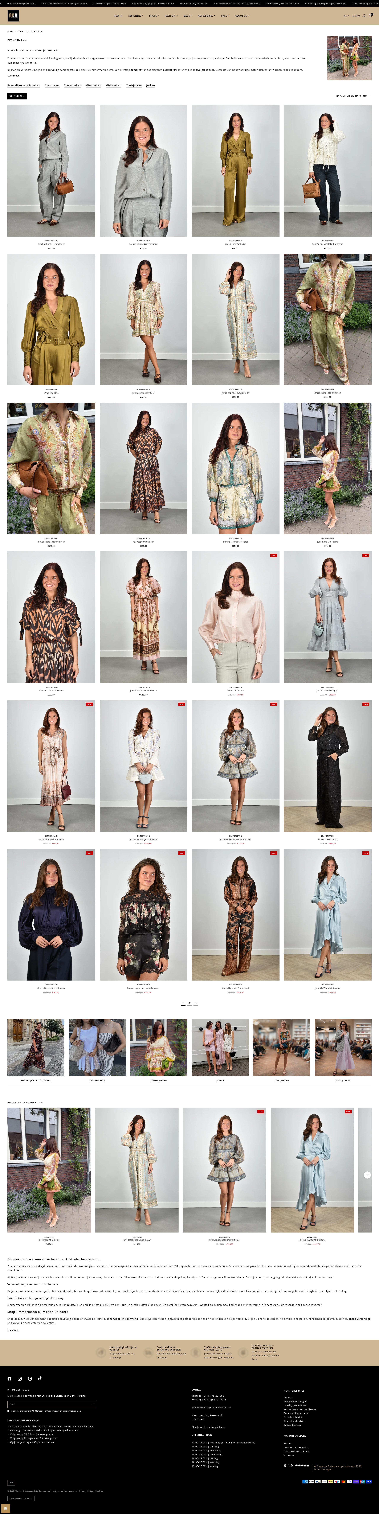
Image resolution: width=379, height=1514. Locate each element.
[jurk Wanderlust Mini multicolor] (224, 1170)
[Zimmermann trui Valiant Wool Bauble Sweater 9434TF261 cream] (328, 171)
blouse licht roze (235, 690)
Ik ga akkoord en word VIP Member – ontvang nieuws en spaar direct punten (46, 1410)
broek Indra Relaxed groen (328, 392)
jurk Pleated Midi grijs (328, 690)
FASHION (170, 15)
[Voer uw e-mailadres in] (93, 1404)
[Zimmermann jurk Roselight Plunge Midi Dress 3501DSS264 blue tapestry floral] (236, 319)
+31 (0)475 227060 (213, 1395)
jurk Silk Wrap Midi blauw (328, 988)
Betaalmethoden (293, 1417)
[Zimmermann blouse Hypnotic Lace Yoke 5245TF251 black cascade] (143, 915)
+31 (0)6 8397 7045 (215, 1399)
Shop (20, 31)
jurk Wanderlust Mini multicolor (235, 839)
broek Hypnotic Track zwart (235, 988)
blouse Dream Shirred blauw (51, 988)
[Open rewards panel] (5, 1508)
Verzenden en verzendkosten (300, 1409)
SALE (224, 15)
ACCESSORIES (205, 15)
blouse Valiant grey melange (143, 244)
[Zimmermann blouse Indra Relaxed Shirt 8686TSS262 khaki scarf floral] (51, 468)
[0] (369, 16)
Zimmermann (51, 241)
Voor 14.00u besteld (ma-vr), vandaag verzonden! (149, 3)
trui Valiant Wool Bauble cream (327, 244)
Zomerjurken (72, 85)
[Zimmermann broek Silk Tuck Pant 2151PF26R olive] (236, 171)
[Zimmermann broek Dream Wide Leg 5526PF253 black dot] (328, 766)
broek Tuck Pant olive (235, 244)
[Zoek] (364, 16)
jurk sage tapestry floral (143, 392)
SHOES (153, 15)
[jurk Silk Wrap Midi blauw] (312, 1170)
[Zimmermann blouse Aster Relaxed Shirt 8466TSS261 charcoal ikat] (51, 617)
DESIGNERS (134, 15)
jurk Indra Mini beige (327, 541)
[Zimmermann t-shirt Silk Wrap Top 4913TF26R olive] (51, 320)
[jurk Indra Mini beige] (49, 1170)
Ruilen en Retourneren (296, 1413)
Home (10, 31)
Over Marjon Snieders (296, 1447)
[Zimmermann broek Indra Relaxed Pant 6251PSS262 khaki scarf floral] (328, 319)
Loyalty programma (295, 1405)
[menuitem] (118, 15)
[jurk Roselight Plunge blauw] (137, 1170)
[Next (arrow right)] (367, 1175)
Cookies (99, 1491)
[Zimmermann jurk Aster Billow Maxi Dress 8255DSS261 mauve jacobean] (143, 617)
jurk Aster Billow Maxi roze (143, 690)
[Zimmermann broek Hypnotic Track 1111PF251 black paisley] (236, 915)
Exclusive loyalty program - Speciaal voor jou (66, 3)
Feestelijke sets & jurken (23, 85)
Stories (288, 1443)
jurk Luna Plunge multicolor (143, 839)
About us (241, 15)
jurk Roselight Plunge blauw (235, 392)
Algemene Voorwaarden (65, 1491)
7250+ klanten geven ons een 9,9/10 (22, 3)
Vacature (289, 1455)
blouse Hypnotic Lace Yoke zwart (143, 988)
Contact (288, 1397)
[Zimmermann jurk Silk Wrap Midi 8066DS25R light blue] (328, 915)
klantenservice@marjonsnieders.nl (211, 1407)
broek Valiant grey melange (51, 244)
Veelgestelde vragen (295, 1401)
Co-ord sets (52, 85)
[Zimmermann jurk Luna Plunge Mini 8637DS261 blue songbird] (143, 766)
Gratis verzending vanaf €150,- (107, 3)
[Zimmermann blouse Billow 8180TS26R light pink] (236, 617)
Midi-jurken (113, 85)
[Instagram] (22, 1379)
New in (118, 15)
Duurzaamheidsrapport (297, 1451)
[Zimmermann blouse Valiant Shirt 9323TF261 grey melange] (143, 171)
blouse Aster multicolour (51, 690)
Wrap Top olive (51, 392)
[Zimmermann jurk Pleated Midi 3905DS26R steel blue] (328, 617)
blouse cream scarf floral (235, 541)
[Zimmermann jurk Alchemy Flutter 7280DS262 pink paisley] (51, 766)
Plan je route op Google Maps (208, 1427)
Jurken (150, 85)
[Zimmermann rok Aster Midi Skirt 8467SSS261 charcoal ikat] (143, 468)
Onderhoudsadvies (294, 1420)
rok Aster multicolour (143, 541)
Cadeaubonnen (292, 1424)
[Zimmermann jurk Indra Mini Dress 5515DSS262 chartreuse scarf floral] (328, 468)
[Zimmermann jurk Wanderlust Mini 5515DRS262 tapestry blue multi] (236, 766)
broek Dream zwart (327, 839)
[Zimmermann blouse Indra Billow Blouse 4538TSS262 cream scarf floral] (236, 468)
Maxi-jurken (134, 85)
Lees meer (13, 75)
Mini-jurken (93, 85)
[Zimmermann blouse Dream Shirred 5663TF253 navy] (51, 915)
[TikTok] (43, 1378)
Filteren (19, 96)
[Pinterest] (32, 1378)
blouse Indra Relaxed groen (51, 541)
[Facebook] (12, 1379)
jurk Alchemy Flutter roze (51, 839)
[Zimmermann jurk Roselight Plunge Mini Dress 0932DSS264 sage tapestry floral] (143, 320)
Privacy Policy (86, 1491)
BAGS (187, 15)
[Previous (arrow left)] (11, 1175)
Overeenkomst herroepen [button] (21, 1498)
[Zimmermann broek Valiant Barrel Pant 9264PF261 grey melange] (51, 171)
